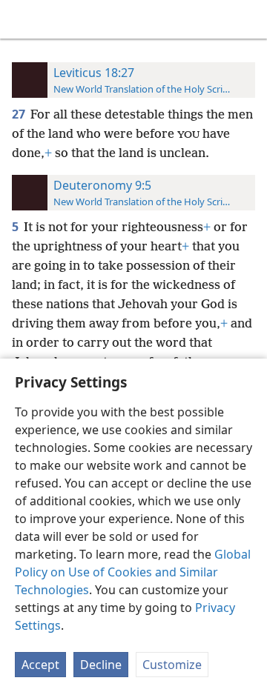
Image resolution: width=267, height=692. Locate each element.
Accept (40, 664)
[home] (22, 19)
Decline (101, 664)
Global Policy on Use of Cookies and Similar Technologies (133, 572)
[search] (248, 19)
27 (19, 114)
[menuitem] (22, 19)
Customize (172, 664)
